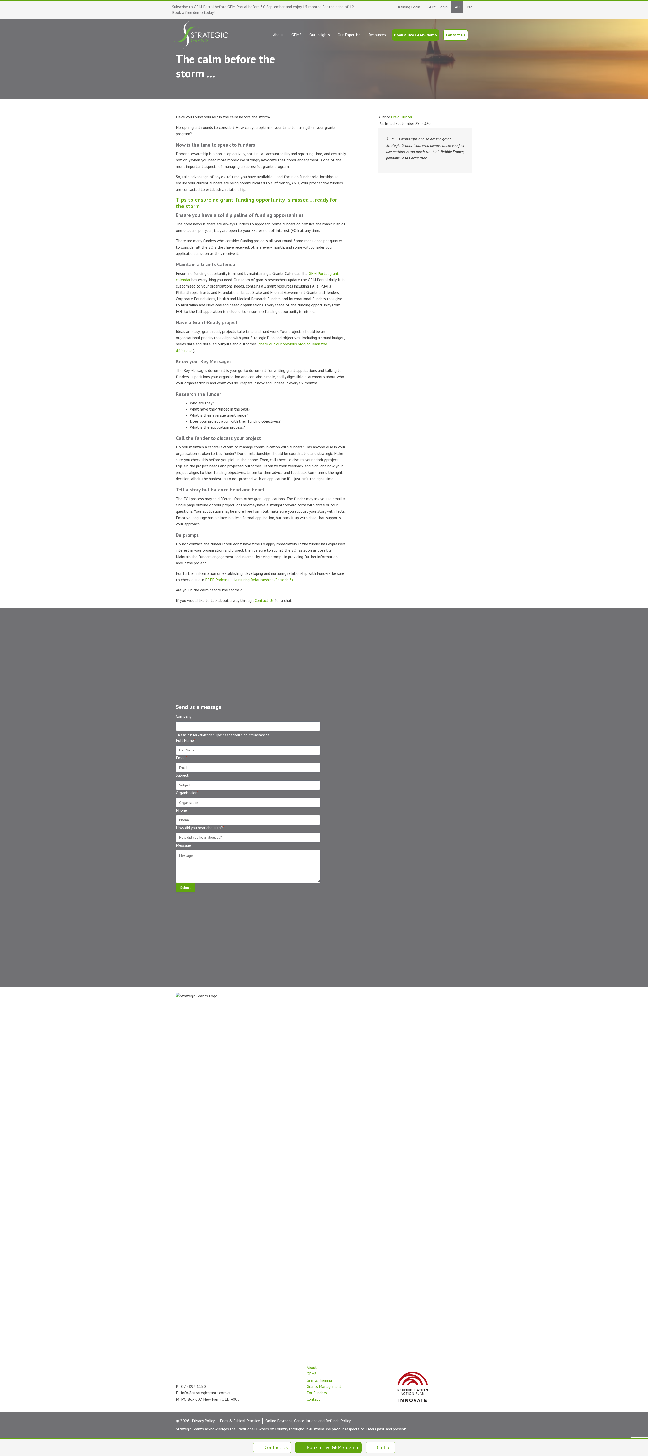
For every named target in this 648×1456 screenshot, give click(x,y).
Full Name (185, 740)
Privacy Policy (203, 1420)
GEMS (312, 1373)
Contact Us (264, 600)
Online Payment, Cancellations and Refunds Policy (308, 1420)
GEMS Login (437, 6)
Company (183, 716)
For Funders (317, 1392)
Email (181, 757)
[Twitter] (272, 1396)
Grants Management (324, 1386)
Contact (313, 1399)
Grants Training (319, 1380)
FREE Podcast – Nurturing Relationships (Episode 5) (248, 579)
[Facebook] (283, 1396)
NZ (469, 6)
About (312, 1367)
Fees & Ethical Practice (240, 1420)
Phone (182, 810)
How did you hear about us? (200, 827)
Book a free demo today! (193, 12)
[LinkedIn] (260, 1396)
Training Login (408, 6)
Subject (182, 775)
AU (457, 6)
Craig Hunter (401, 116)
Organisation (187, 792)
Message (184, 845)
